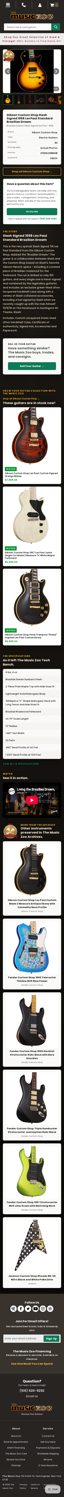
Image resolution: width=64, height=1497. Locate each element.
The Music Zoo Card (16, 1453)
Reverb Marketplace (13, 1308)
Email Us (32, 1396)
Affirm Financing (16, 1447)
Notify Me (32, 211)
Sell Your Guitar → (32, 366)
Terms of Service (35, 1486)
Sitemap (16, 1465)
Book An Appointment (16, 1441)
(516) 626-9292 (48, 218)
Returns (48, 1459)
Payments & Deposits (48, 1447)
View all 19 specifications (21, 763)
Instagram (43, 1308)
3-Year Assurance (48, 1465)
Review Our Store (16, 1459)
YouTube (35, 1308)
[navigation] (8, 5)
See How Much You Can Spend (32, 1364)
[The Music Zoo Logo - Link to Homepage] (32, 16)
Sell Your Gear (48, 1441)
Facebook (21, 1308)
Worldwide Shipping (48, 1453)
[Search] (55, 26)
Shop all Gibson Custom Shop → (32, 171)
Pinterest (50, 1308)
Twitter (28, 1308)
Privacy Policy (23, 1486)
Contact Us (48, 1435)
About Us (16, 1435)
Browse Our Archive (32, 1414)
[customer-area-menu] (40, 5)
